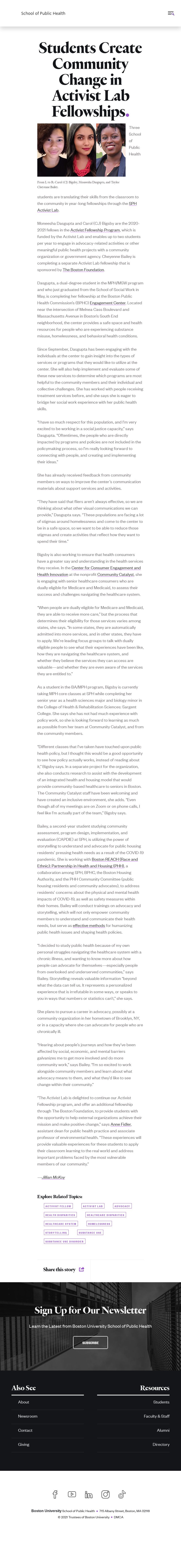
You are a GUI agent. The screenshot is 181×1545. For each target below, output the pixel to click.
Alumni (163, 1430)
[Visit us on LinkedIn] (89, 1494)
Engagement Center (108, 302)
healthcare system (60, 1223)
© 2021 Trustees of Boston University (83, 1517)
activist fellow (58, 1206)
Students (161, 1401)
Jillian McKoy (53, 1177)
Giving (23, 1444)
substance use (90, 1232)
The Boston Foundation (83, 269)
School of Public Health (63, 1510)
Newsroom (28, 1415)
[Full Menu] (171, 13)
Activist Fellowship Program (95, 229)
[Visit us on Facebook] (55, 1494)
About (23, 1401)
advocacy (122, 1206)
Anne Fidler (121, 1124)
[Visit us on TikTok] (124, 1494)
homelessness (99, 1223)
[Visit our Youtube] (72, 1494)
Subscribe (90, 1342)
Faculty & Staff (157, 1415)
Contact (25, 1430)
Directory (161, 1444)
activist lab (93, 1206)
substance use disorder (64, 1241)
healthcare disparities (105, 1214)
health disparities (60, 1214)
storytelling (56, 1232)
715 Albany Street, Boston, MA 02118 (124, 1510)
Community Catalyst (115, 574)
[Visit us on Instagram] (105, 1494)
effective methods (89, 925)
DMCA (118, 1517)
